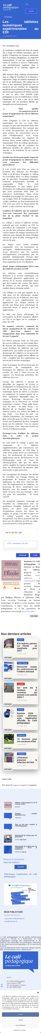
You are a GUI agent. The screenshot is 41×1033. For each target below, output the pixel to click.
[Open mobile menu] (28, 4)
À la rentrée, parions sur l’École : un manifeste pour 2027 (27, 647)
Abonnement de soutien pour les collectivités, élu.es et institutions (26, 848)
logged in (16, 785)
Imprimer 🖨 (22, 555)
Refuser (20, 1020)
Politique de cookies (19, 1030)
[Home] (11, 13)
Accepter (20, 1014)
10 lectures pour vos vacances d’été (27, 740)
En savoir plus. (28, 611)
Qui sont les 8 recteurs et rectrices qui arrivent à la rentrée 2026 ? (27, 692)
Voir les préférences (20, 1025)
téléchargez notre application (18, 949)
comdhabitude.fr (10, 921)
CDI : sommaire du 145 (17, 543)
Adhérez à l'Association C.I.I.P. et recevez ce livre (26, 803)
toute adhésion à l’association (32, 578)
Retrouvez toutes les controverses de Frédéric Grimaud (27, 669)
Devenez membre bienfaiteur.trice (26, 814)
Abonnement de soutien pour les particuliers (26, 836)
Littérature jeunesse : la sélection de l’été (27, 760)
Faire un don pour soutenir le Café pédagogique (26, 825)
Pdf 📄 (35, 555)
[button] (38, 993)
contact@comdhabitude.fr (14, 919)
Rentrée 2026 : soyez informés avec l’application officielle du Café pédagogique (27, 718)
